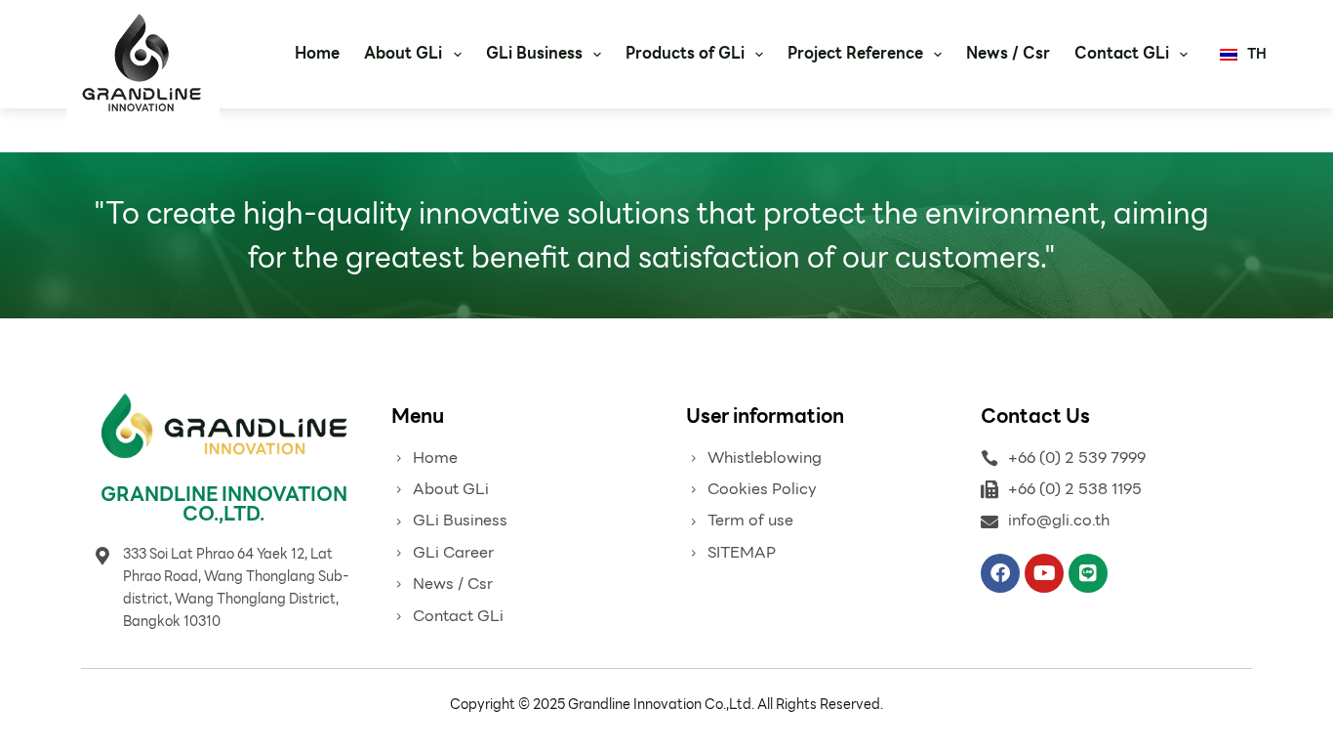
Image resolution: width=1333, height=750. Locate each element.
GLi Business (534, 53)
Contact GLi (1121, 53)
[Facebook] (1000, 573)
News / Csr (1008, 53)
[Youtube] (1044, 573)
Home (317, 53)
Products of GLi (685, 53)
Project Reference (855, 53)
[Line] (1088, 573)
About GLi (403, 53)
